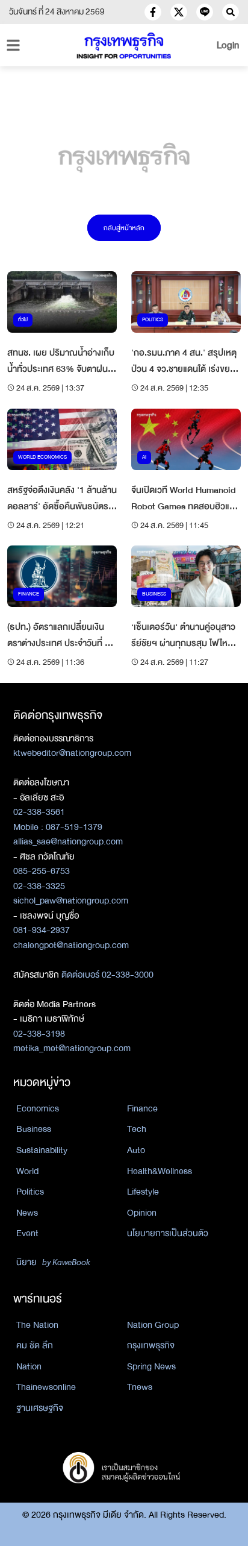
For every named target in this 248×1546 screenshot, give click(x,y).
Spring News (151, 1366)
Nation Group (153, 1325)
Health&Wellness (159, 1171)
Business (33, 1129)
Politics (30, 1191)
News (27, 1213)
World (27, 1171)
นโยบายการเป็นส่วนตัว (167, 1233)
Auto (136, 1150)
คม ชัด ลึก (34, 1345)
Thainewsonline (46, 1387)
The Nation (37, 1325)
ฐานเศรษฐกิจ (39, 1408)
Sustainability (41, 1150)
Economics (37, 1108)
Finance (142, 1108)
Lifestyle (143, 1191)
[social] (152, 12)
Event (27, 1233)
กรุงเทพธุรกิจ (151, 1345)
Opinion (142, 1213)
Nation (29, 1366)
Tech (136, 1129)
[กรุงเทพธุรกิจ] (124, 45)
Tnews (139, 1387)
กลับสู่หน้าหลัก (124, 228)
